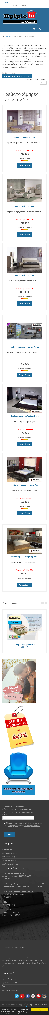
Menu (8, 3)
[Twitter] (16, 996)
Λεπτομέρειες (24, 165)
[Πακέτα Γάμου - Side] (19, 681)
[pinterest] (38, 996)
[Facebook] (27, 996)
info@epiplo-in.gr (8, 905)
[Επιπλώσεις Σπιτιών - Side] (18, 774)
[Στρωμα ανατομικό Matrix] (24, 627)
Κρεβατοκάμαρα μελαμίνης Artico (24, 347)
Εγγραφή (23, 5)
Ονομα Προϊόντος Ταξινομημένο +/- (15, 76)
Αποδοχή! (39, 1010)
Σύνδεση (15, 5)
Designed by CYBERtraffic (37, 1005)
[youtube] (33, 996)
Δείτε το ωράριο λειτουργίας (13, 947)
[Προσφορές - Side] (19, 728)
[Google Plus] (22, 996)
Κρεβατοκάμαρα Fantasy (24, 137)
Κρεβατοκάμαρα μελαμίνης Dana (25, 416)
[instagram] (44, 996)
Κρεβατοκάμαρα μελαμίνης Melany (24, 557)
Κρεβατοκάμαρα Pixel (24, 275)
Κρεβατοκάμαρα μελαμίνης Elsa (24, 485)
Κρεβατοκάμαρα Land (24, 206)
